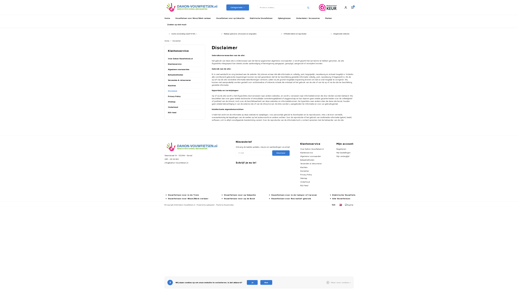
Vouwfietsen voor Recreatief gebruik (291, 198)
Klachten (172, 85)
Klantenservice (174, 64)
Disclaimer (177, 41)
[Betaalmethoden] (333, 204)
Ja (252, 282)
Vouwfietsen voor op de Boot (239, 198)
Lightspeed (210, 205)
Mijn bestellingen (343, 153)
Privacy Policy (174, 96)
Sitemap (171, 102)
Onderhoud (173, 107)
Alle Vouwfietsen (341, 198)
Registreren (341, 149)
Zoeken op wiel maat (176, 24)
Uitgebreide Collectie (341, 34)
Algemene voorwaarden (178, 69)
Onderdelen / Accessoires (308, 18)
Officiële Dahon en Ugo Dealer (295, 34)
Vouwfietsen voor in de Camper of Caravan (294, 195)
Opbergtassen (284, 18)
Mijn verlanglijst (342, 156)
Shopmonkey (229, 205)
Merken (328, 18)
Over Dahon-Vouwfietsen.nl (180, 59)
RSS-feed (172, 112)
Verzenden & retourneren (179, 80)
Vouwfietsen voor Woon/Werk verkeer (193, 18)
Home (167, 18)
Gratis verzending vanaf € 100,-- (184, 34)
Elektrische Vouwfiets (343, 195)
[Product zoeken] (308, 7)
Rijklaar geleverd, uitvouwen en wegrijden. (240, 34)
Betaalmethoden (175, 75)
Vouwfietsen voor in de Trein (183, 195)
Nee (266, 282)
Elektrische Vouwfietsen (261, 18)
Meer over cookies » (341, 282)
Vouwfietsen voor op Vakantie (230, 18)
